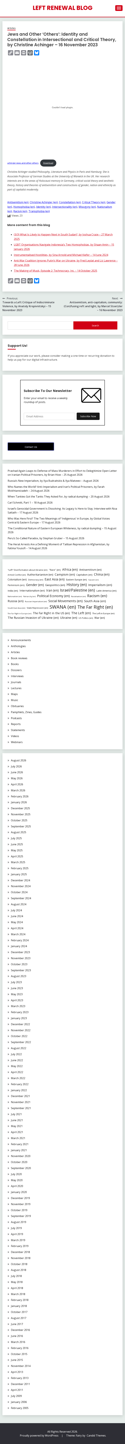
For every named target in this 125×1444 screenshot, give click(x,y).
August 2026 (18, 760)
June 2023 (17, 988)
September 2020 (21, 1168)
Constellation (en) (70, 202)
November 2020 (20, 1156)
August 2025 (18, 832)
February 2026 (19, 796)
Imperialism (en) (100, 585)
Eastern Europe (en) (76, 579)
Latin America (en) (106, 590)
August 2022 (18, 1048)
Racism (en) (20, 211)
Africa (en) (70, 569)
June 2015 (17, 1360)
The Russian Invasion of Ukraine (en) (33, 618)
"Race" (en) (55, 569)
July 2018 (16, 1276)
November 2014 (20, 1366)
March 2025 (18, 862)
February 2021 (19, 1144)
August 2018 (18, 1270)
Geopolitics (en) (55, 585)
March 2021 (18, 1138)
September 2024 (21, 898)
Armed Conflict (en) (17, 574)
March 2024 (18, 934)
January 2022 (19, 1090)
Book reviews (19, 658)
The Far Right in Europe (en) (19, 613)
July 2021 (16, 1114)
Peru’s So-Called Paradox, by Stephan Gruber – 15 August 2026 (46, 538)
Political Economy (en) (53, 596)
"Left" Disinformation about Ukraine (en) (27, 569)
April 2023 (17, 1000)
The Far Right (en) (95, 607)
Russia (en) (15, 601)
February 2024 (19, 940)
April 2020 (17, 1186)
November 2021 (20, 1102)
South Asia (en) (95, 601)
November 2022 (20, 1030)
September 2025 (21, 826)
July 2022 (16, 1054)
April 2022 (17, 1072)
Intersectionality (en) (64, 207)
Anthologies (18, 646)
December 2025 (20, 808)
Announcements (21, 640)
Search (95, 325)
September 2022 (21, 1042)
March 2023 (18, 1006)
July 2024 (16, 910)
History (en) (77, 584)
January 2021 (19, 1150)
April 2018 (17, 1288)
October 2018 (19, 1264)
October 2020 (19, 1162)
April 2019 (17, 1234)
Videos (15, 736)
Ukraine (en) (68, 618)
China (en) (102, 574)
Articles (11, 28)
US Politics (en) (86, 617)
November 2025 (20, 814)
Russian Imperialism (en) (36, 601)
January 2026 (19, 802)
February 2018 (19, 1300)
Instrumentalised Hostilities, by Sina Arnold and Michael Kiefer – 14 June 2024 (61, 255)
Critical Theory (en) (93, 202)
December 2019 (20, 1198)
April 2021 (17, 1132)
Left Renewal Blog (62, 8)
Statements (18, 730)
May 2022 (17, 1066)
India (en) (13, 590)
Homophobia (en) (24, 207)
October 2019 (19, 1210)
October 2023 (19, 964)
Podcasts (16, 718)
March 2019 (18, 1240)
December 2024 (20, 880)
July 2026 (16, 766)
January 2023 (19, 1018)
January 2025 (19, 874)
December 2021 (20, 1096)
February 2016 (19, 1348)
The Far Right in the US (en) (51, 613)
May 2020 (17, 1180)
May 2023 (17, 994)
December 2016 (20, 1330)
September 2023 (21, 970)
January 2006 (19, 1402)
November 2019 (20, 1204)
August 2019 (18, 1222)
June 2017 (17, 1324)
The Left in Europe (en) (103, 613)
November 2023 (20, 958)
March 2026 (18, 790)
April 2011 (17, 1390)
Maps (14, 694)
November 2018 (20, 1258)
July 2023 (16, 982)
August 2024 (18, 904)
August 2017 (18, 1318)
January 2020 (19, 1192)
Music (14, 700)
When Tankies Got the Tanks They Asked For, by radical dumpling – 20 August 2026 (59, 496)
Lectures (16, 688)
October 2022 (19, 1036)
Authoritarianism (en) (40, 574)
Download (48, 162)
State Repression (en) (37, 607)
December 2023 (20, 952)
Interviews (17, 676)
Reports (16, 724)
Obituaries (17, 706)
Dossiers (16, 670)
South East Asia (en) (16, 608)
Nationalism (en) (15, 596)
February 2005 (19, 1408)
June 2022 (17, 1060)
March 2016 (18, 1342)
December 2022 (20, 1024)
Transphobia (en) (39, 211)
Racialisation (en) (78, 596)
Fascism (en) (93, 580)
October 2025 (19, 820)
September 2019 (21, 1216)
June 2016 (17, 1336)
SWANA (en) (62, 607)
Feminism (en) (16, 585)
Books (15, 664)
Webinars (17, 742)
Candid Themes (96, 1435)
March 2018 (18, 1294)
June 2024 (17, 916)
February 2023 (19, 1012)
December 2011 (20, 1384)
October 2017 (19, 1312)
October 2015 (19, 1354)
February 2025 (19, 868)
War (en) (99, 618)
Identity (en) (43, 207)
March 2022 (18, 1078)
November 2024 (20, 886)
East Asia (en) (54, 579)
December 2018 (20, 1252)
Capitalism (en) (84, 574)
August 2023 (18, 976)
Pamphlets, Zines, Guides (26, 712)
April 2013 (17, 1372)
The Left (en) (81, 613)
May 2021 (17, 1126)
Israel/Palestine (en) (77, 590)
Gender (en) (35, 585)
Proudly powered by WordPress (39, 1435)
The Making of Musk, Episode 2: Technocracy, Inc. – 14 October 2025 (55, 270)
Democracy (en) (35, 579)
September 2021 (21, 1108)
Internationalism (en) (32, 590)
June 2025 (17, 844)
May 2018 (17, 1282)
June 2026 (17, 772)
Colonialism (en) (17, 579)
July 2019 (16, 1228)
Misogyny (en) (87, 207)
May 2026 (17, 778)
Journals (16, 682)
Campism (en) (65, 574)
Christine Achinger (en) (44, 202)
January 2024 (19, 946)
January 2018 (19, 1306)
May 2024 (17, 922)
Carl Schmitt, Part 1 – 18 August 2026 (30, 502)
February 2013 (19, 1378)
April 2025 (17, 856)
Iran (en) (52, 590)
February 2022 (19, 1084)
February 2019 (19, 1246)
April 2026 (17, 784)
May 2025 (17, 850)
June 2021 (17, 1120)
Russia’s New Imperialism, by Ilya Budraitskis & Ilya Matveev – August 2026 (53, 481)
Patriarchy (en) (29, 596)
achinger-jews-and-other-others (23, 162)
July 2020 (16, 1174)
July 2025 (16, 838)
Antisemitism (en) (17, 202)
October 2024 (19, 892)
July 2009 (16, 1396)
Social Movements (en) (65, 601)
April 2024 (17, 928)
